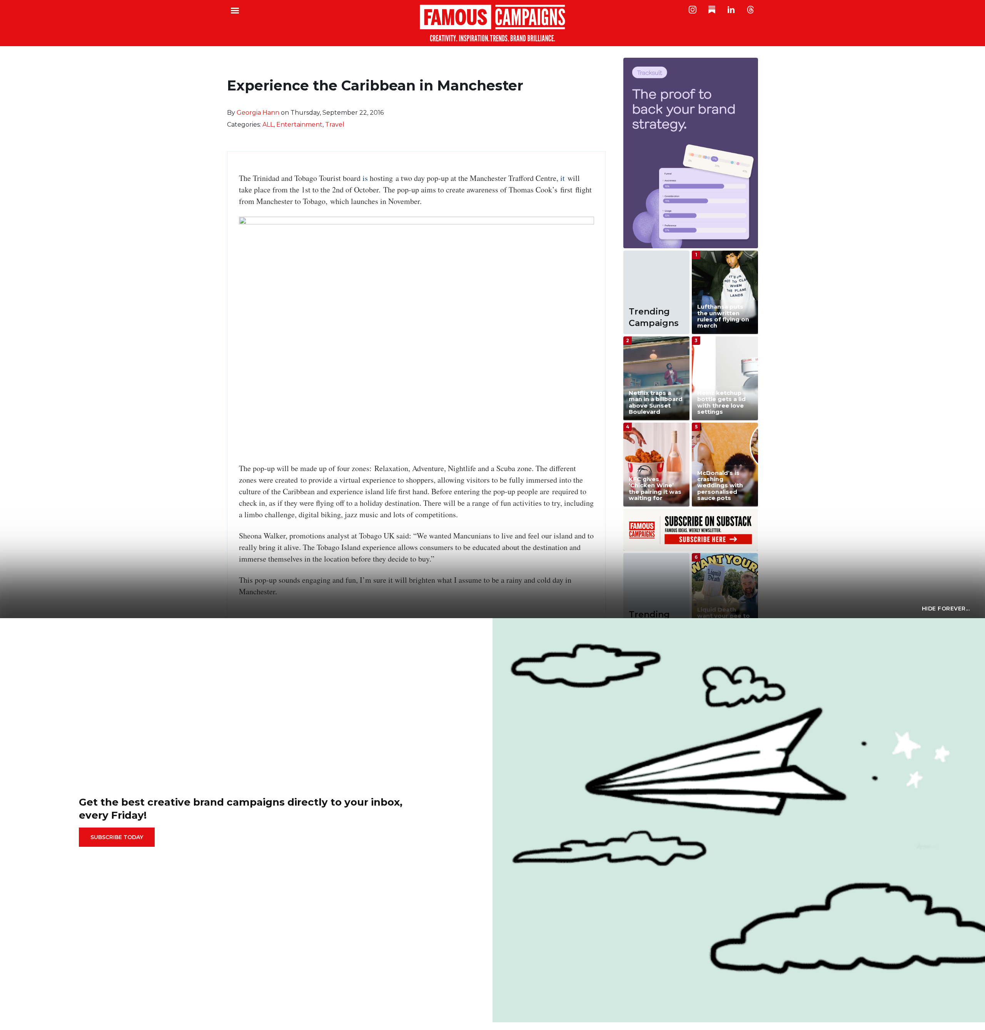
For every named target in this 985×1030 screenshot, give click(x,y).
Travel (334, 124)
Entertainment (299, 124)
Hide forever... (946, 608)
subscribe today (116, 837)
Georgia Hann (258, 112)
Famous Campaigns (492, 23)
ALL (268, 124)
